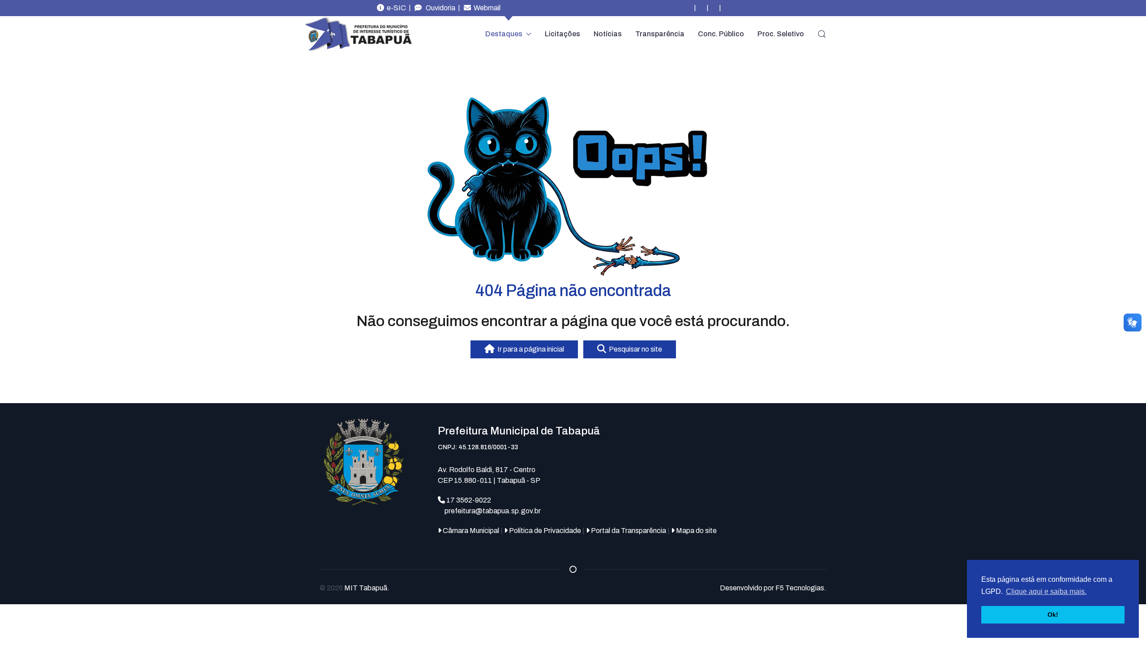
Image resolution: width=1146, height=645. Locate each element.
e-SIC (395, 8)
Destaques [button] (503, 34)
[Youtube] (713, 8)
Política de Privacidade (544, 530)
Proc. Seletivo (780, 34)
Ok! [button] (1053, 614)
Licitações (562, 34)
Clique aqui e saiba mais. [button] (1046, 591)
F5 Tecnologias (799, 588)
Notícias (608, 34)
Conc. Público (721, 34)
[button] (821, 34)
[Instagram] (688, 8)
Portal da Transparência (628, 530)
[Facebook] (701, 8)
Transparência (659, 34)
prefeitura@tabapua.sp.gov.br (493, 511)
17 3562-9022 (468, 500)
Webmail (485, 8)
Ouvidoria (438, 8)
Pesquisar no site (634, 349)
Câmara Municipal (470, 530)
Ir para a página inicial (529, 349)
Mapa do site (696, 530)
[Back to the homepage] (358, 34)
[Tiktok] (726, 8)
